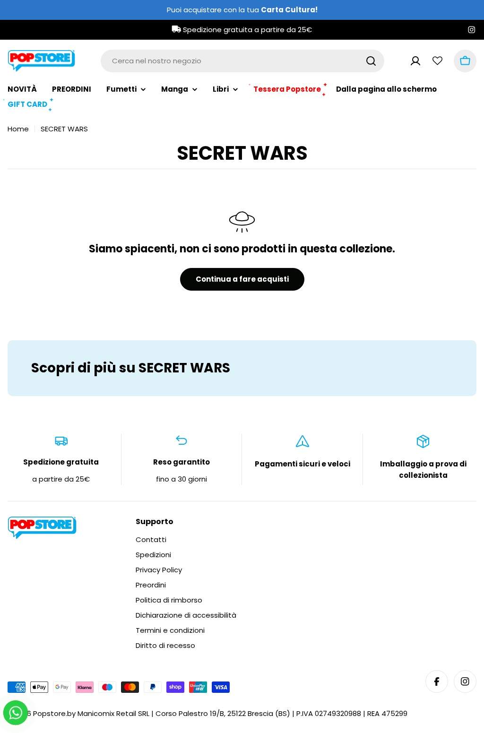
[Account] (415, 61)
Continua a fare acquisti (242, 279)
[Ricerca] (371, 61)
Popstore (49, 713)
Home (18, 129)
